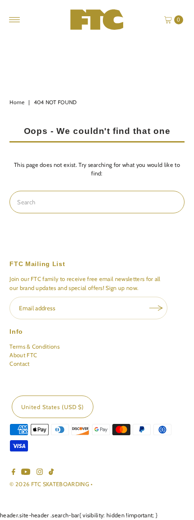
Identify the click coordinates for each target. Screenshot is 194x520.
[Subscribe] (156, 308)
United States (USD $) (52, 407)
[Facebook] (13, 473)
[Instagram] (40, 473)
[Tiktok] (51, 473)
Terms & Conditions (34, 346)
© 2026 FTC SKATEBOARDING (50, 484)
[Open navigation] (15, 20)
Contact (19, 363)
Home (16, 102)
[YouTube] (25, 473)
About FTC (23, 355)
